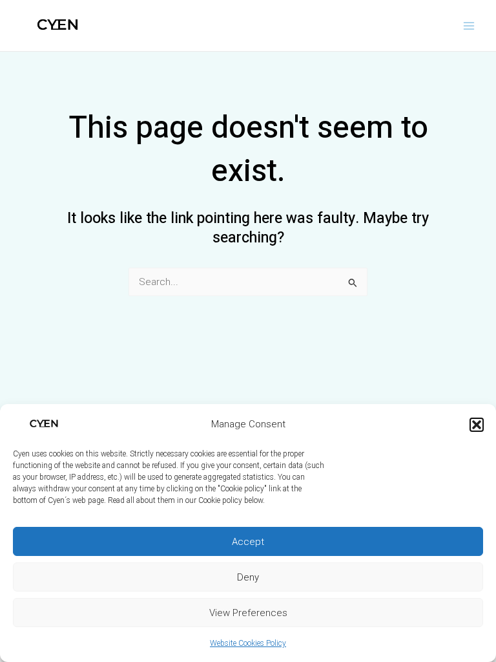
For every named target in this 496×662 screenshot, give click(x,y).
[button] (476, 424)
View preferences (248, 613)
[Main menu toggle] (469, 25)
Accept (248, 542)
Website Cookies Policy (248, 643)
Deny (248, 577)
